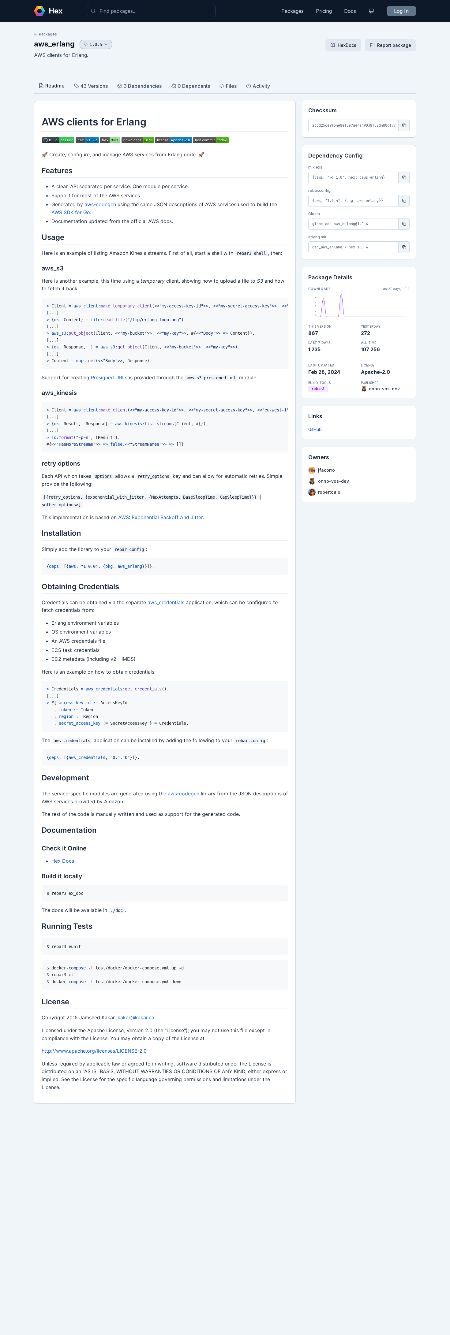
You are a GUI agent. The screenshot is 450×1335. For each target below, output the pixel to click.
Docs (350, 11)
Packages (292, 11)
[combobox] (151, 11)
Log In (401, 11)
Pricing (324, 11)
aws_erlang (54, 43)
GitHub (315, 429)
